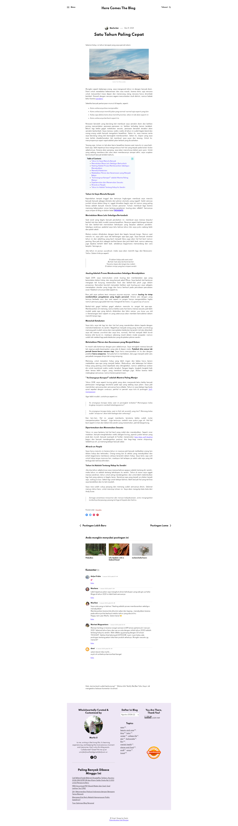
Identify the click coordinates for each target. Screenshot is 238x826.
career (123, 736)
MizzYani (94, 603)
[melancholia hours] (142, 549)
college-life (133, 736)
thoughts (98, 510)
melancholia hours (139, 558)
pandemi (99, 99)
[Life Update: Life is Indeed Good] (119, 549)
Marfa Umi (114, 28)
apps (123, 727)
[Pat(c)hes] (96, 549)
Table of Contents (94, 159)
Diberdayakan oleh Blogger (119, 820)
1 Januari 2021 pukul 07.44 (110, 576)
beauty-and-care (128, 730)
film (122, 742)
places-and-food (128, 747)
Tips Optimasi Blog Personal (83, 803)
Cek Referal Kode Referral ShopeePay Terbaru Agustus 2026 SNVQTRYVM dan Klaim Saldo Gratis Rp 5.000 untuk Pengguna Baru (93, 780)
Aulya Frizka (96, 576)
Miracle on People (98, 185)
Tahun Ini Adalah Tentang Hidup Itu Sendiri (108, 187)
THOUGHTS (118, 210)
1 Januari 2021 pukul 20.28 (107, 603)
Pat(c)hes (89, 558)
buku (129, 733)
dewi (93, 648)
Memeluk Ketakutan (99, 170)
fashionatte (131, 739)
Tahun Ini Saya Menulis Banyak (103, 161)
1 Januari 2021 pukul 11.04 (107, 588)
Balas (92, 583)
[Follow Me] (95, 758)
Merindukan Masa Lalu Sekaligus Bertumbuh (109, 163)
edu (122, 739)
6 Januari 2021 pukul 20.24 (104, 648)
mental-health (126, 744)
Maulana (94, 588)
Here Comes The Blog (118, 8)
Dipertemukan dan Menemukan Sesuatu (107, 182)
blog (123, 733)
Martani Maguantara (99, 624)
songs (130, 750)
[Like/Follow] (91, 758)
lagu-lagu (143, 437)
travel (123, 753)
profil (123, 750)
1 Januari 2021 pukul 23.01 (117, 624)
